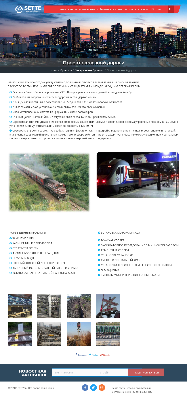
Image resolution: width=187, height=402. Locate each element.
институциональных (82, 9)
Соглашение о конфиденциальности (132, 391)
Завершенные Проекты (89, 70)
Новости (134, 9)
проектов (121, 9)
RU (171, 9)
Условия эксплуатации (139, 388)
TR (159, 9)
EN (165, 9)
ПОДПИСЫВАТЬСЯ (146, 372)
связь (144, 9)
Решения (105, 9)
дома (62, 9)
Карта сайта (118, 388)
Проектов (66, 70)
